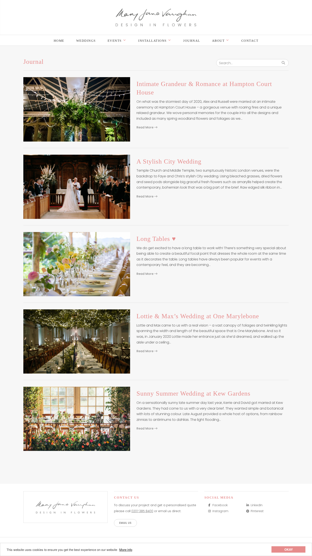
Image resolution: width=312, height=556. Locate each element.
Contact (250, 40)
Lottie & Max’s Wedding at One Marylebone (197, 316)
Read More (145, 127)
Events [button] (115, 40)
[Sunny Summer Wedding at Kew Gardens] (76, 419)
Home (59, 40)
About (218, 40)
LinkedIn (257, 505)
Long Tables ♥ (156, 238)
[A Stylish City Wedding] (76, 187)
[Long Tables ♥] (76, 264)
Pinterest (257, 511)
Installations (152, 40)
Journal (191, 40)
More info (125, 549)
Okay (288, 549)
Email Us (125, 523)
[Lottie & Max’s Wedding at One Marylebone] (76, 341)
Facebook (220, 505)
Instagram (220, 511)
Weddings (86, 40)
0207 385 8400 (142, 511)
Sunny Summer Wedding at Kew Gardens (193, 393)
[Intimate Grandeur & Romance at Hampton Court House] (76, 109)
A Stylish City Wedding (168, 161)
